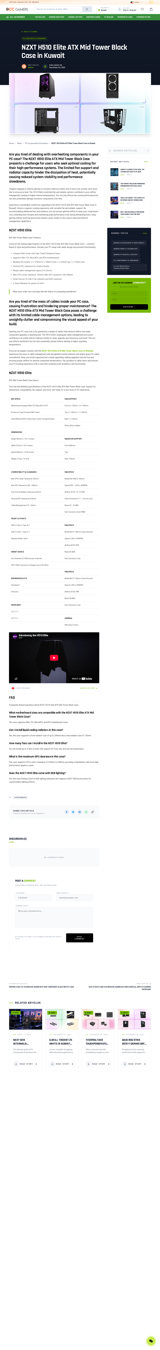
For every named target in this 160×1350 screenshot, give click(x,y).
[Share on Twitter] (73, 811)
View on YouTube (87, 688)
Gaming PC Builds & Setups (126, 254)
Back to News (30, 32)
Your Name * (20, 893)
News (19, 143)
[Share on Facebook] (66, 811)
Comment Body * (22, 906)
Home (11, 143)
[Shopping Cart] (151, 9)
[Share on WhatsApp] (86, 811)
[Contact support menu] (151, 1341)
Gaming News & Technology (126, 249)
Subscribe (128, 307)
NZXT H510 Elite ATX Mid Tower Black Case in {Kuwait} (67, 351)
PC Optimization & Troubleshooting (122, 267)
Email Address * (63, 893)
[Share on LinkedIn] (79, 811)
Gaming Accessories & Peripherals (129, 243)
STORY (26, 1064)
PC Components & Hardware (34, 38)
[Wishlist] (142, 9)
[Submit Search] (87, 9)
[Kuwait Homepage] (17, 9)
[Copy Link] (92, 811)
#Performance (20, 797)
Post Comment (80, 938)
